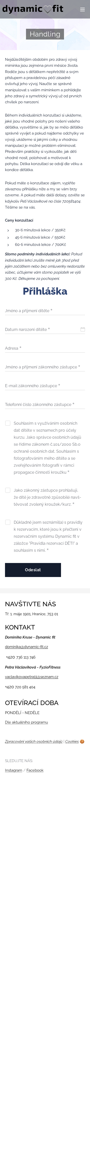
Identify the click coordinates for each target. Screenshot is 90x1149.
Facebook (35, 770)
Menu (83, 9)
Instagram (13, 770)
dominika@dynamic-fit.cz (26, 647)
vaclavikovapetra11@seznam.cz (31, 677)
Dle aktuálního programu (26, 722)
